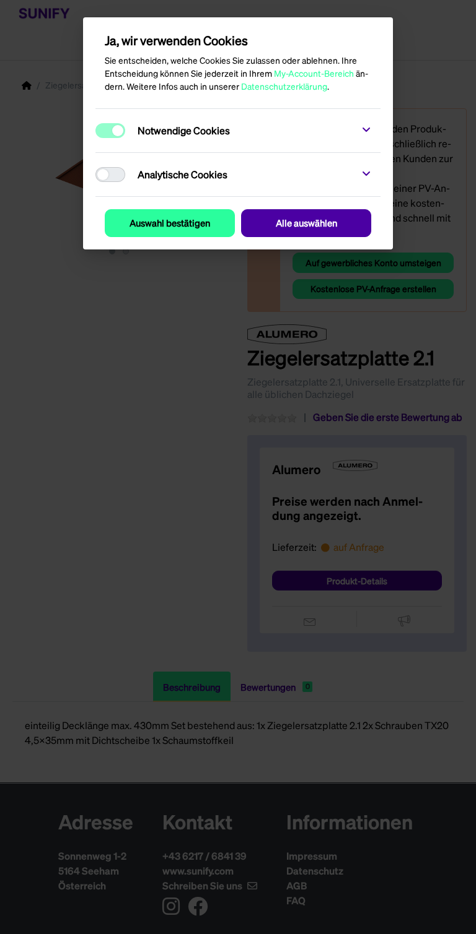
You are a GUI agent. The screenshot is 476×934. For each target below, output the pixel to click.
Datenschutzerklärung (284, 86)
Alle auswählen (306, 223)
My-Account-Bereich (314, 73)
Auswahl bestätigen (170, 223)
